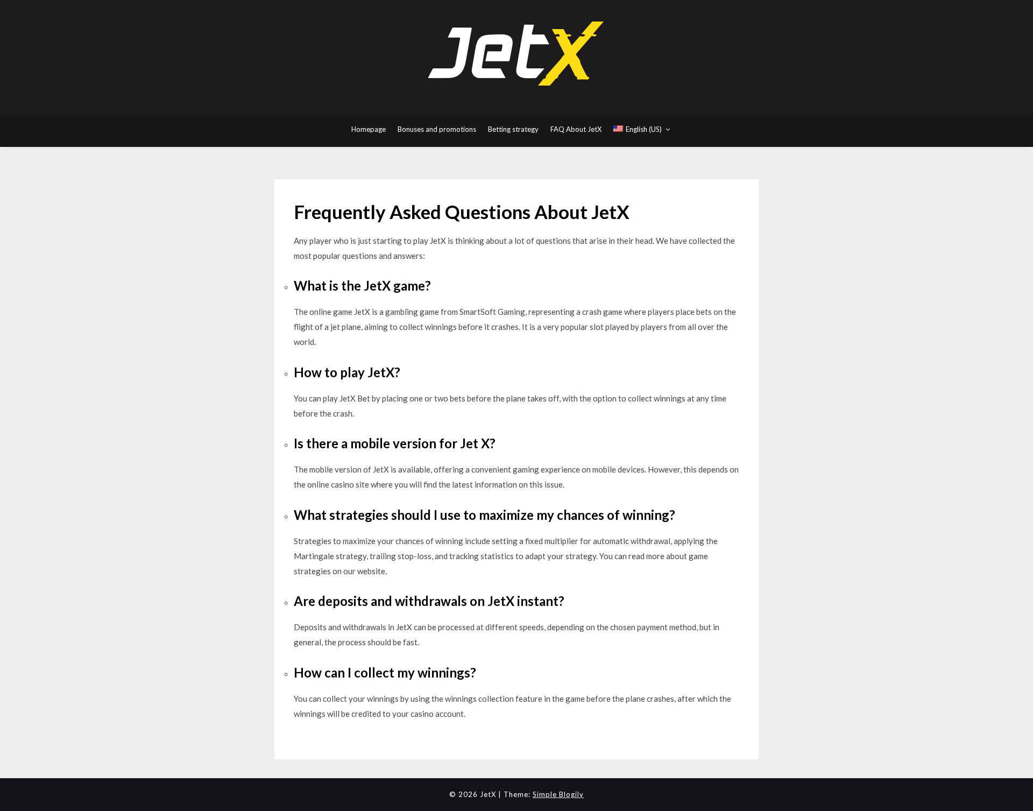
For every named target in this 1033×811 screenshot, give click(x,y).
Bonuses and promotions (437, 129)
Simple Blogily (558, 794)
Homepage (368, 129)
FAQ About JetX (576, 129)
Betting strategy (513, 129)
